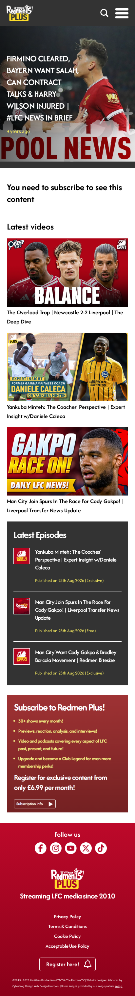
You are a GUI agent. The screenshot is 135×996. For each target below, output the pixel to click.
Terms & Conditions (67, 926)
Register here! (63, 964)
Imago (118, 986)
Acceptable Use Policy (67, 945)
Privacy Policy (67, 916)
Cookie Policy (67, 936)
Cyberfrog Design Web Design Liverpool (35, 986)
